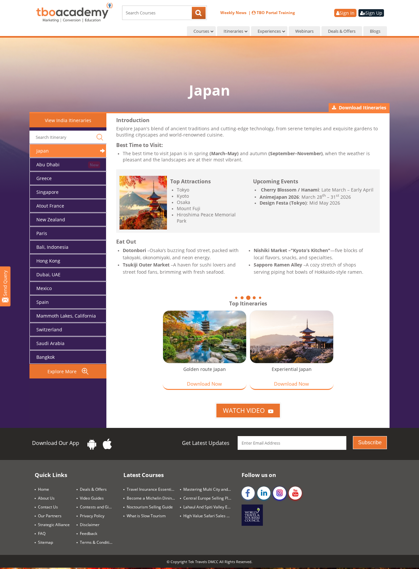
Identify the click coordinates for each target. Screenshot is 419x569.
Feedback (88, 533)
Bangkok (45, 357)
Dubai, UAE (48, 274)
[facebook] (248, 493)
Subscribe (370, 442)
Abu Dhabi (48, 164)
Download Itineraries (361, 107)
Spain (42, 302)
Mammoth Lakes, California (66, 316)
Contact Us (48, 507)
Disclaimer (90, 524)
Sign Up (373, 13)
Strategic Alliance (54, 524)
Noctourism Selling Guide (150, 507)
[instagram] (279, 493)
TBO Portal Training (275, 12)
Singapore (47, 192)
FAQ (42, 533)
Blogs (375, 31)
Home (43, 489)
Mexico (44, 288)
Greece (44, 178)
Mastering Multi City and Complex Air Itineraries (210, 489)
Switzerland (49, 329)
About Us (46, 498)
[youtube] (295, 493)
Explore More (64, 371)
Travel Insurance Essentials (151, 489)
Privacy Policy (92, 516)
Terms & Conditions (98, 542)
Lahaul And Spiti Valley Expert (210, 507)
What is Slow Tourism (146, 516)
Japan (42, 151)
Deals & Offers (341, 31)
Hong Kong (48, 261)
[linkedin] (263, 493)
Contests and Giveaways (99, 507)
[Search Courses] (199, 13)
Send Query (5, 284)
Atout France (50, 206)
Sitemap (45, 542)
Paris (41, 233)
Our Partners (50, 516)
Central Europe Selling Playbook (210, 498)
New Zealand (50, 219)
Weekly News (233, 12)
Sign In (347, 13)
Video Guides (92, 498)
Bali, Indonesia (52, 247)
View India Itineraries (68, 120)
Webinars (304, 31)
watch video (244, 410)
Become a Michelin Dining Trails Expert (153, 498)
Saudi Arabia (50, 343)
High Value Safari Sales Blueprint (210, 516)
